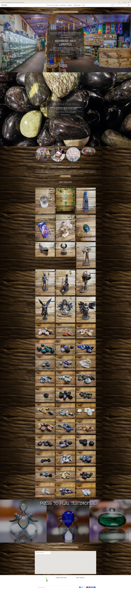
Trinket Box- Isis (65, 249)
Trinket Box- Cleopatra (45, 249)
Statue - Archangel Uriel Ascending (45, 310)
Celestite (86, 490)
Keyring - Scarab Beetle (86, 228)
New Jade (45, 394)
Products (57, 5)
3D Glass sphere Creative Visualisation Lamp (45, 201)
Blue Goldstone (45, 458)
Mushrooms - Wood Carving (65, 228)
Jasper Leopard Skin (45, 426)
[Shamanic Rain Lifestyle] (11, 5)
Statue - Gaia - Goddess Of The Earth (65, 310)
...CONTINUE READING (65, 176)
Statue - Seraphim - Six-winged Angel (86, 310)
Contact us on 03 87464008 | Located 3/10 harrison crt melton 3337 (12, 2)
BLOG (83, 5)
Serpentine (86, 378)
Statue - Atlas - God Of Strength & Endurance (86, 282)
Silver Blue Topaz (45, 490)
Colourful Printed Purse (45, 228)
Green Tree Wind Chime (65, 201)
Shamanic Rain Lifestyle (41, 587)
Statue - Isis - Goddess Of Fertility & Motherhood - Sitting (65, 282)
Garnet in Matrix (65, 442)
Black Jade (65, 394)
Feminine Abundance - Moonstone (86, 331)
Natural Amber (65, 331)
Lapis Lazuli (86, 347)
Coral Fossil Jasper (45, 410)
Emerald (45, 474)
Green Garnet (65, 474)
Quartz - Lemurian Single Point (86, 363)
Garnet (86, 474)
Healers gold (86, 426)
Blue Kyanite (45, 378)
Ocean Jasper (65, 410)
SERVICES (70, 5)
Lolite (65, 426)
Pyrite (45, 363)
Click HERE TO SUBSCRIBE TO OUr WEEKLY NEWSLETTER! (65, 11)
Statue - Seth (45, 282)
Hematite (45, 442)
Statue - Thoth (86, 255)
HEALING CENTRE (77, 5)
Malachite (45, 347)
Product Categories (50, 5)
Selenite (86, 410)
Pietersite (65, 347)
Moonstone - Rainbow (65, 458)
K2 (65, 378)
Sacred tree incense (86, 201)
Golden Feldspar (45, 331)
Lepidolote (65, 363)
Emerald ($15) (86, 458)
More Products (63, 5)
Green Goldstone (86, 442)
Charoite (65, 490)
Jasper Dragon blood (86, 394)
